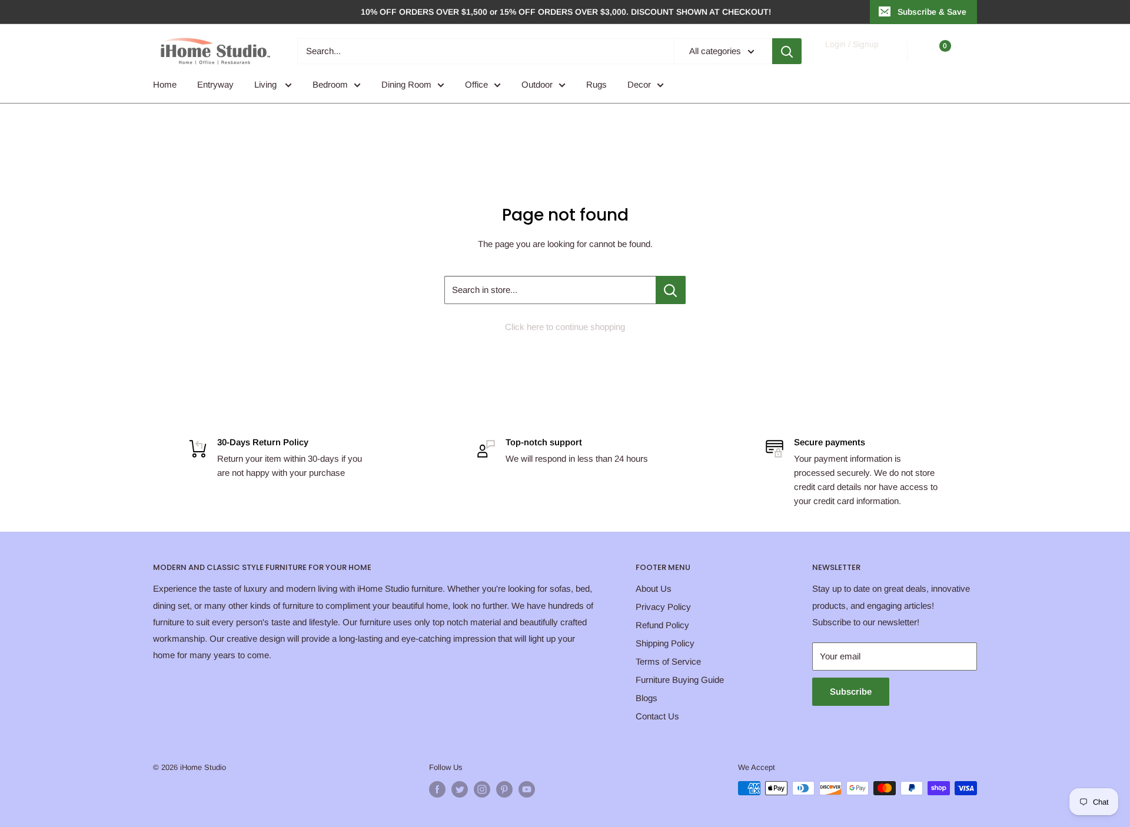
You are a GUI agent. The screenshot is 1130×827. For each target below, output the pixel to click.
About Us (654, 588)
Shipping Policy (665, 643)
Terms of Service (668, 661)
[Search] (787, 51)
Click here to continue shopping (565, 327)
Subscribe (851, 691)
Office (476, 84)
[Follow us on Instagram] (482, 789)
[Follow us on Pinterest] (504, 789)
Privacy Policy (663, 607)
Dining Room (406, 84)
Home (165, 84)
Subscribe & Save (932, 11)
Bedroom (330, 84)
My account (851, 57)
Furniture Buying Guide (680, 680)
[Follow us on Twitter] (459, 789)
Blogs (646, 698)
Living (266, 84)
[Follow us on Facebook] (437, 789)
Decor (639, 84)
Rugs (596, 84)
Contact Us (657, 716)
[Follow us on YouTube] (527, 789)
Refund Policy (662, 625)
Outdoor (537, 84)
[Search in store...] (671, 290)
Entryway (215, 84)
